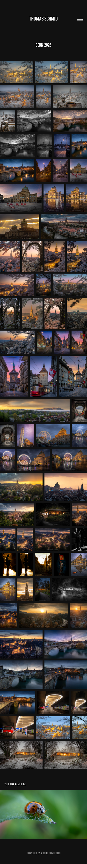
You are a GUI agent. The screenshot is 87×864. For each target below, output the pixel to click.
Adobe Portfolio (50, 853)
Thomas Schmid (43, 19)
